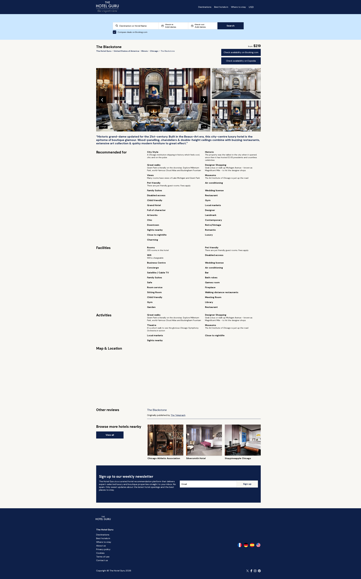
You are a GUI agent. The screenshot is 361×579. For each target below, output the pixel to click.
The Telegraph (178, 415)
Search (231, 25)
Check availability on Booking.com (241, 52)
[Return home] (107, 7)
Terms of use (102, 556)
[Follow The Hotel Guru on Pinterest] (259, 570)
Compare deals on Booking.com (132, 32)
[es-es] (252, 545)
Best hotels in (221, 6)
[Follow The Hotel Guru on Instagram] (255, 570)
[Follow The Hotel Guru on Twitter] (247, 570)
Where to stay (238, 6)
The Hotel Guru (104, 529)
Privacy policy (103, 549)
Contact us (102, 560)
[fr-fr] (239, 545)
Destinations (204, 6)
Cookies (100, 553)
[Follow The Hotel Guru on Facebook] (251, 570)
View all (110, 434)
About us (101, 545)
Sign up (247, 483)
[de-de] (246, 545)
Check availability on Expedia (241, 60)
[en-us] (258, 545)
